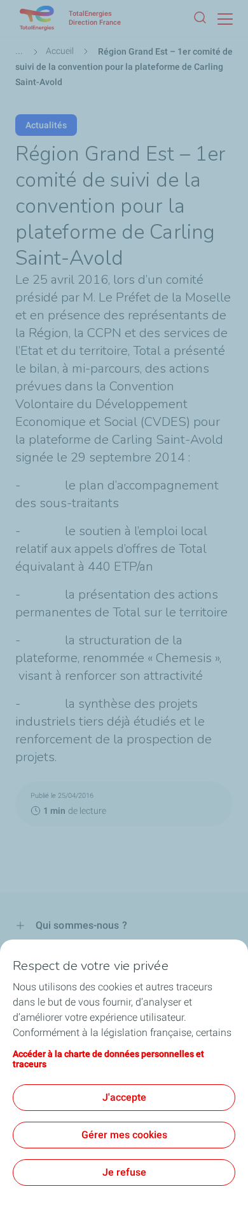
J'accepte (124, 1097)
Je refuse (124, 1172)
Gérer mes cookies (124, 1135)
